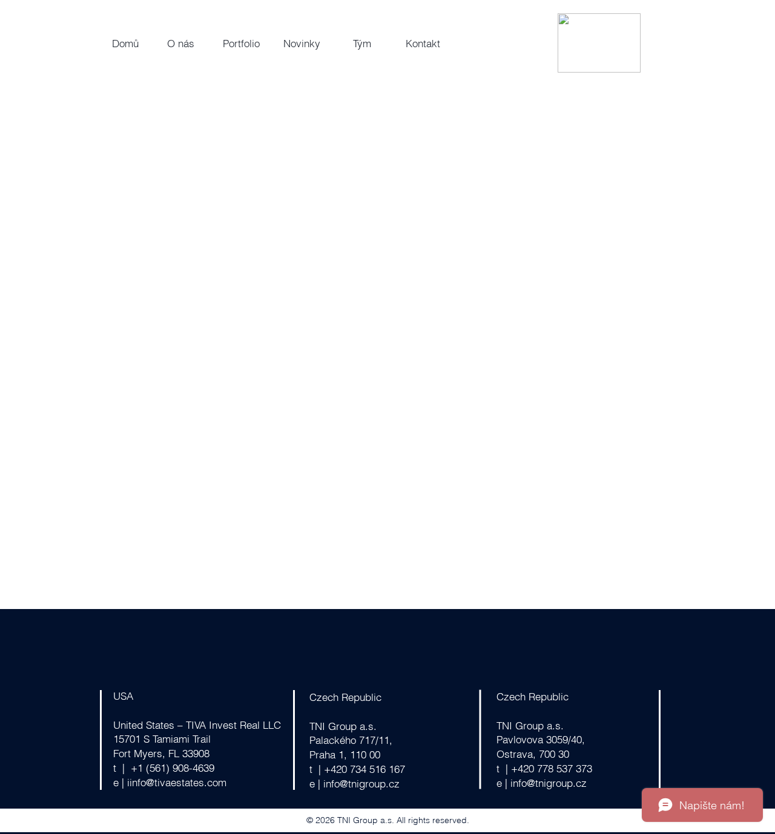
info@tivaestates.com (178, 782)
